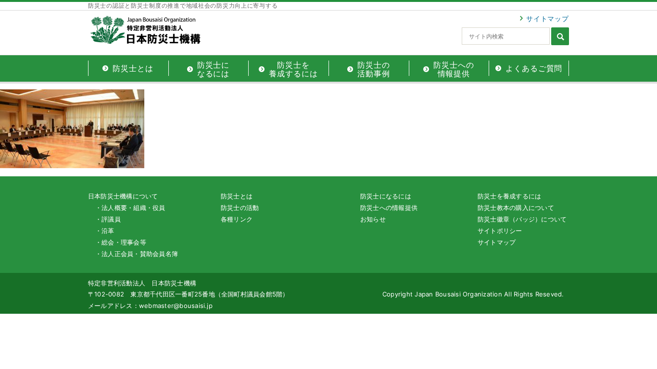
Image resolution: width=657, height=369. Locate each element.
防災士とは (237, 196)
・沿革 (104, 230)
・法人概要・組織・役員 (130, 207)
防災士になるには (385, 196)
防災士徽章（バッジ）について (522, 219)
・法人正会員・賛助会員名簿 (136, 254)
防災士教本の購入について (516, 207)
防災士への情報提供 (388, 207)
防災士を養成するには (509, 196)
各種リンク (237, 219)
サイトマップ (547, 18)
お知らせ (373, 219)
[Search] (560, 36)
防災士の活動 (240, 207)
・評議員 (108, 219)
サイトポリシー (500, 230)
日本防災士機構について (123, 196)
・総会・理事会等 (120, 242)
